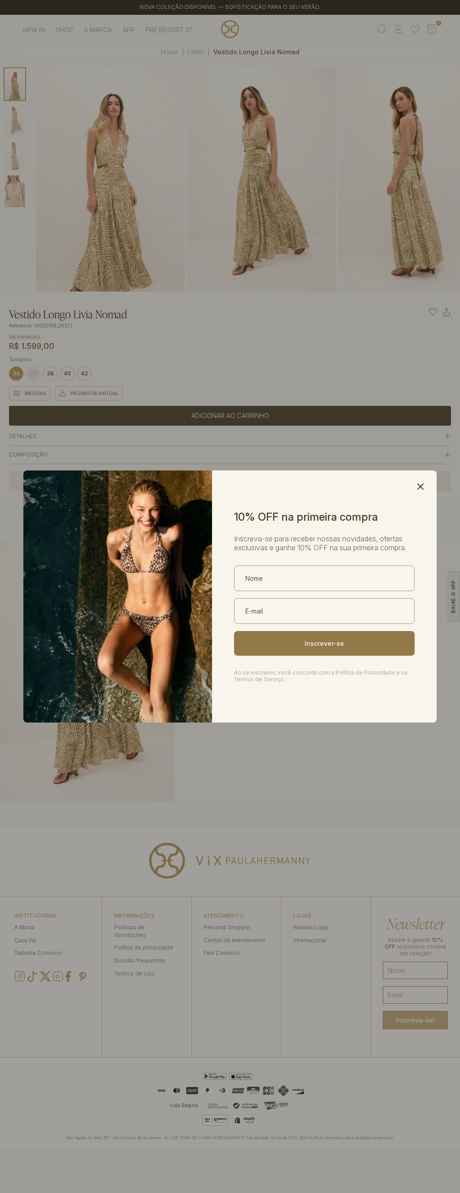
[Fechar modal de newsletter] (420, 486)
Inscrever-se (324, 643)
